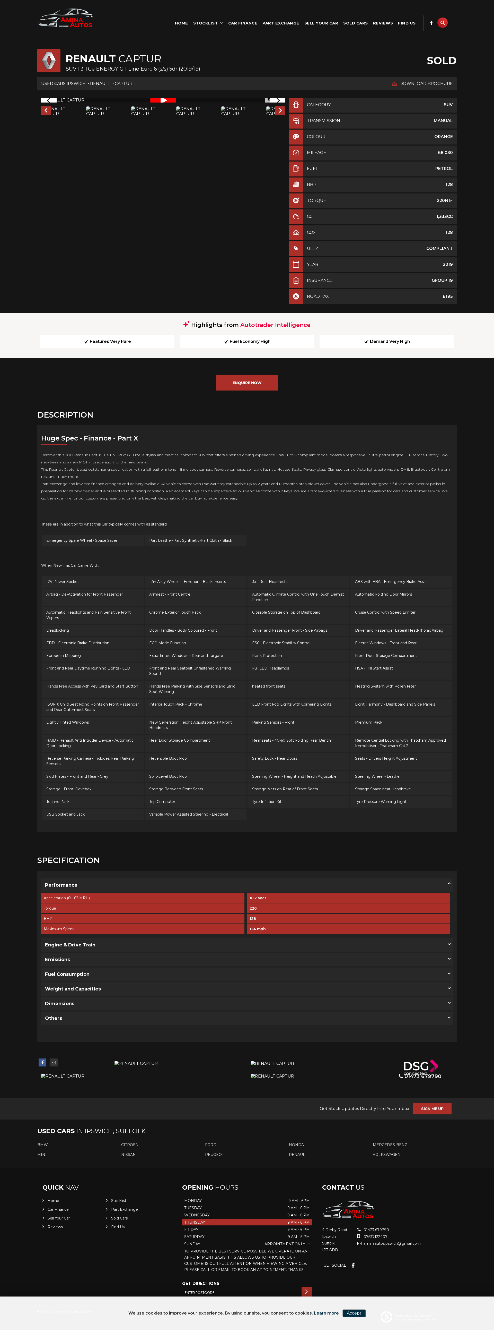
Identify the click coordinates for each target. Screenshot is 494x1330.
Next (280, 111)
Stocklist (205, 23)
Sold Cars (355, 23)
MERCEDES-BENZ (390, 1144)
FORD (210, 1144)
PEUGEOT (214, 1154)
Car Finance (243, 23)
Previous (46, 111)
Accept (354, 1313)
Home (181, 23)
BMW (42, 1144)
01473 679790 (376, 1229)
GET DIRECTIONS (200, 1283)
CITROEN (130, 1144)
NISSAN (128, 1154)
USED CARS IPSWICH (63, 83)
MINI (42, 1154)
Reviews (383, 23)
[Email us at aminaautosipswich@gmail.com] (54, 1062)
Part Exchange (280, 23)
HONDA (296, 1144)
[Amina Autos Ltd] (65, 18)
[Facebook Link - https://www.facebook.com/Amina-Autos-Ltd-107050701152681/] (431, 23)
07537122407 (375, 1236)
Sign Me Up (432, 1108)
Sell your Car (321, 23)
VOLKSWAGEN (387, 1154)
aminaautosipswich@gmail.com (392, 1243)
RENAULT (100, 83)
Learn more (326, 1313)
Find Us (407, 23)
